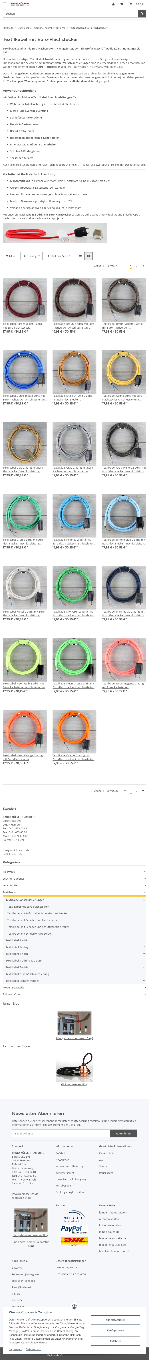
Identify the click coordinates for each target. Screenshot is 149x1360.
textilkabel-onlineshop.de (114, 1251)
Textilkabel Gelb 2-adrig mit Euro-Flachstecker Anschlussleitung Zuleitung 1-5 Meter (122, 397)
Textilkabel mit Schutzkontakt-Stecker (30, 933)
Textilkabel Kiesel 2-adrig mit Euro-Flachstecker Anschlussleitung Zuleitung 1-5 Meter (24, 613)
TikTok (16, 1293)
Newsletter (62, 1160)
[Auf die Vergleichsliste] (31, 284)
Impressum (15, 1349)
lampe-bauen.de (109, 1231)
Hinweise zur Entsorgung (71, 1179)
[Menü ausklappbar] (5, 2)
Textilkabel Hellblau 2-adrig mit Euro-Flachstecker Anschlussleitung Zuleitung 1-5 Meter (74, 541)
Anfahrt (60, 1153)
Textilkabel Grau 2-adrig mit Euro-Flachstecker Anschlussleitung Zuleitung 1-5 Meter (73, 469)
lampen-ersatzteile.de (112, 1238)
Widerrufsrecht (65, 1173)
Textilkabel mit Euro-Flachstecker (28, 906)
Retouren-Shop (12, 994)
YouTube (17, 1300)
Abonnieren (123, 1133)
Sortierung (30, 256)
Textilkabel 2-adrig (17, 947)
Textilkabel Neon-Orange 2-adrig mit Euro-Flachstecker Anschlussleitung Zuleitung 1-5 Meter (23, 757)
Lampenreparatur (66, 1267)
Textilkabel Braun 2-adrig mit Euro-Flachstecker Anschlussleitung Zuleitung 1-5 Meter (74, 325)
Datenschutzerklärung (75, 1121)
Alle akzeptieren (116, 1319)
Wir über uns (64, 1185)
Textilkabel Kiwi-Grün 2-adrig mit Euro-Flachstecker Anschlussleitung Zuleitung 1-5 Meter (74, 613)
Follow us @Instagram (25, 1274)
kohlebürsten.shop (110, 1225)
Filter (11, 256)
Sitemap (104, 1166)
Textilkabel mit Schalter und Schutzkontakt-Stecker (38, 927)
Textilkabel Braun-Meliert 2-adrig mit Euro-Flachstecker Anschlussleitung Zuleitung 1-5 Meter (122, 325)
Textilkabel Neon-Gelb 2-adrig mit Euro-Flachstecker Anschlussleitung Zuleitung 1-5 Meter (24, 685)
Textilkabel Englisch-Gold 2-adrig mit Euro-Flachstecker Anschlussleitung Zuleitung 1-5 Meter (72, 397)
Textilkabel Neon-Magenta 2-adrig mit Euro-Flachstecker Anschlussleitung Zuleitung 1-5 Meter (123, 685)
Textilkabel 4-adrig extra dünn (24, 960)
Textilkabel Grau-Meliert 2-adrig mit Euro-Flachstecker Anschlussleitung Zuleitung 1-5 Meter (124, 469)
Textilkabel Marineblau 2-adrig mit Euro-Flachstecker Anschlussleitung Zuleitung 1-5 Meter (124, 613)
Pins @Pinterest (21, 1287)
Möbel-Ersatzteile (13, 987)
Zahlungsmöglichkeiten (70, 1192)
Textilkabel (10, 892)
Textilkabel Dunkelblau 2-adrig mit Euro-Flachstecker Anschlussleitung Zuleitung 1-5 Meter (24, 397)
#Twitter (17, 1268)
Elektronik (9, 872)
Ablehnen (116, 1341)
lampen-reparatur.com (113, 1212)
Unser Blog (18, 1306)
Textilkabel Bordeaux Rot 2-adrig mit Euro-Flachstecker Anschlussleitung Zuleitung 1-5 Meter (23, 325)
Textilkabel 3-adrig (17, 954)
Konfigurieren (115, 1330)
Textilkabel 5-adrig (17, 967)
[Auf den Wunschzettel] (41, 284)
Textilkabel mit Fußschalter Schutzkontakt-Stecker (37, 913)
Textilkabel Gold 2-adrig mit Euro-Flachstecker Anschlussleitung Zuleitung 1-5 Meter (23, 469)
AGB (101, 1160)
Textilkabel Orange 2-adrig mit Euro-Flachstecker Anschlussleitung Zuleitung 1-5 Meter (74, 757)
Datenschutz (33, 1349)
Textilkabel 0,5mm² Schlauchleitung (27, 974)
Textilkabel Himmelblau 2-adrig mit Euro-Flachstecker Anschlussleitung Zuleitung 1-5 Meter (124, 541)
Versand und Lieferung (70, 1166)
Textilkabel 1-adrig (17, 940)
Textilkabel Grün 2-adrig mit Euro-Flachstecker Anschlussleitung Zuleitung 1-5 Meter (23, 541)
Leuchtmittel (10, 885)
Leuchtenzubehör (13, 878)
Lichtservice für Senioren (71, 1274)
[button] (113, 4)
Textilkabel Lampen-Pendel (22, 980)
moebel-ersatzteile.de (112, 1244)
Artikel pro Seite (58, 256)
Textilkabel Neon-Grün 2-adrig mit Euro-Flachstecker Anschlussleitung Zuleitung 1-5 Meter (74, 685)
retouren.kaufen (109, 1219)
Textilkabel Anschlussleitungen (25, 900)
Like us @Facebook (23, 1280)
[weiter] (143, 266)
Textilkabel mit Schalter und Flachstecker (32, 920)
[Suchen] (142, 13)
